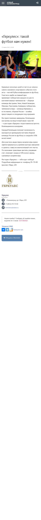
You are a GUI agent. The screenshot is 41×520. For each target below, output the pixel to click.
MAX (11, 226)
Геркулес (5, 195)
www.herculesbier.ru (11, 208)
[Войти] (37, 3)
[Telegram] (7, 229)
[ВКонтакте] (3, 229)
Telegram (5, 226)
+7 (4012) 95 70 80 (11, 204)
